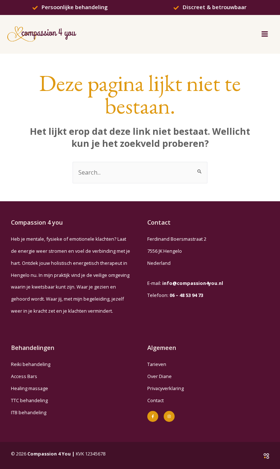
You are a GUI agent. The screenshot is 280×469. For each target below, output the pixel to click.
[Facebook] (152, 416)
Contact (155, 400)
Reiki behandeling (30, 364)
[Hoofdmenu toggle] (264, 34)
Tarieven (156, 364)
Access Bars (24, 376)
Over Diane (159, 376)
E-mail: (185, 283)
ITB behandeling (28, 412)
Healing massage (29, 388)
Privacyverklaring (165, 388)
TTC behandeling (29, 400)
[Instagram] (169, 416)
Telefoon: (175, 295)
